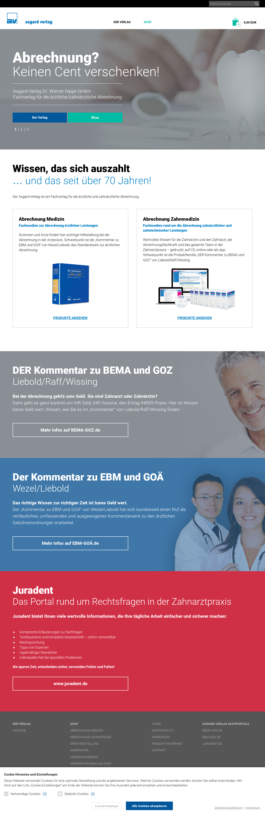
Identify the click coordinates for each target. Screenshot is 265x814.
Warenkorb (79, 750)
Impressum (252, 808)
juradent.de (212, 743)
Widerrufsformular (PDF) (90, 763)
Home (156, 724)
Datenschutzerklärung (228, 808)
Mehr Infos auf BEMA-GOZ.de (70, 430)
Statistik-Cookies (76, 794)
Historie (19, 730)
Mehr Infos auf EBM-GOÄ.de (70, 543)
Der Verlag (122, 22)
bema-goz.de (212, 730)
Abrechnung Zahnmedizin (90, 737)
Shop (148, 22)
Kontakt (159, 750)
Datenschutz (162, 730)
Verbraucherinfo (84, 757)
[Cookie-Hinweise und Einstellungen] (44, 794)
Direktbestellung (84, 743)
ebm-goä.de (211, 737)
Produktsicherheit (167, 743)
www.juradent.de (70, 683)
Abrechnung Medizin (86, 730)
